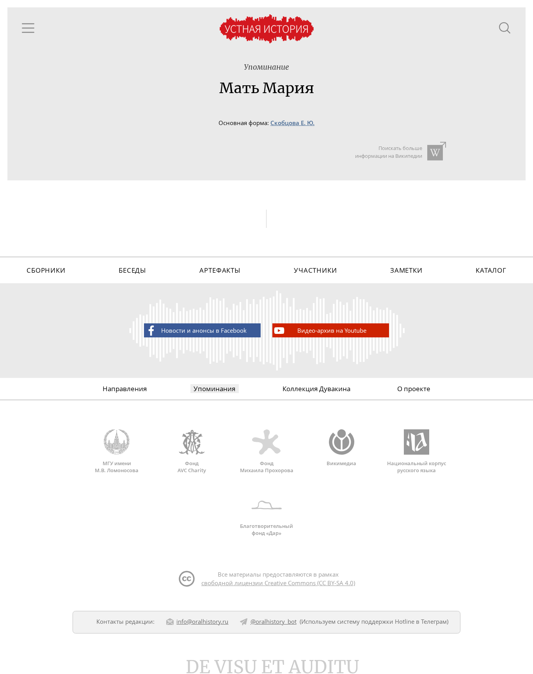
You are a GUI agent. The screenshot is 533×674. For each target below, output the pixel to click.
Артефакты (220, 270)
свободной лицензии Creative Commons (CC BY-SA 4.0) (278, 583)
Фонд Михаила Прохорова (266, 467)
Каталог (491, 270)
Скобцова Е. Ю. (292, 123)
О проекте (413, 388)
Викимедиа (341, 463)
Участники (315, 270)
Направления (125, 388)
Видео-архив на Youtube (331, 330)
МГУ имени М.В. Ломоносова (117, 467)
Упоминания (214, 388)
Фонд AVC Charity (192, 467)
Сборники (46, 270)
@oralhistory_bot (274, 621)
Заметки (406, 270)
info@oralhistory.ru (202, 621)
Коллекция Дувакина (316, 388)
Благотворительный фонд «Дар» (266, 529)
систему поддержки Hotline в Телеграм (392, 621)
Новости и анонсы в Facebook (204, 330)
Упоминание (266, 67)
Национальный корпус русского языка (416, 467)
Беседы (132, 270)
